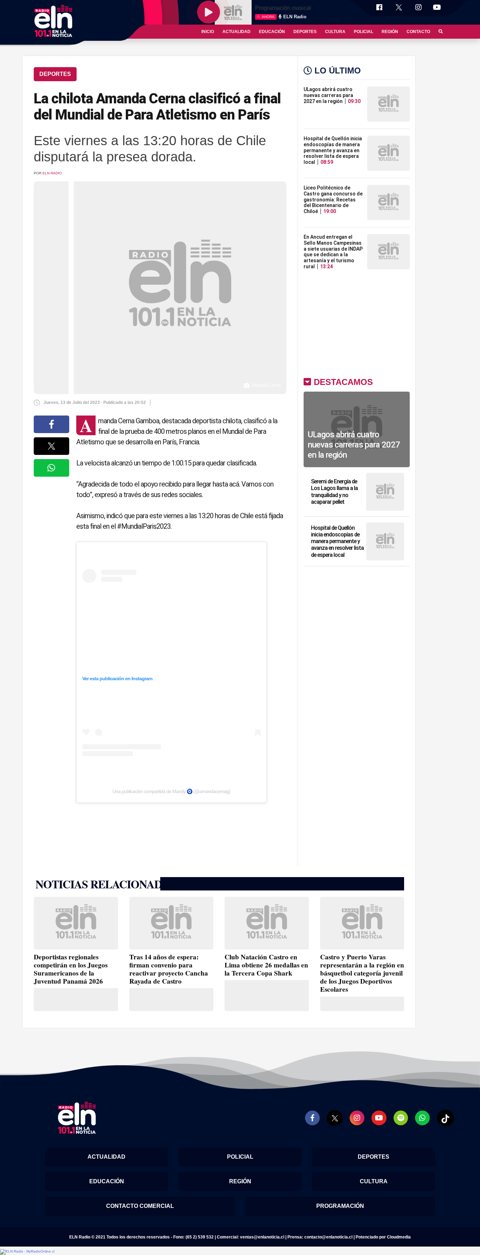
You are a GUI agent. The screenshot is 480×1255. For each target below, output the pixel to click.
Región (390, 31)
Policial (363, 31)
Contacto (418, 31)
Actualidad (236, 31)
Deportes (305, 31)
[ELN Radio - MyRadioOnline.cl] (27, 1251)
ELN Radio (52, 173)
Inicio (207, 31)
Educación (272, 31)
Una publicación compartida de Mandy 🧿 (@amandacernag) (171, 791)
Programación (340, 1206)
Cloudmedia (399, 1237)
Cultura (335, 31)
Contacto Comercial (140, 1206)
